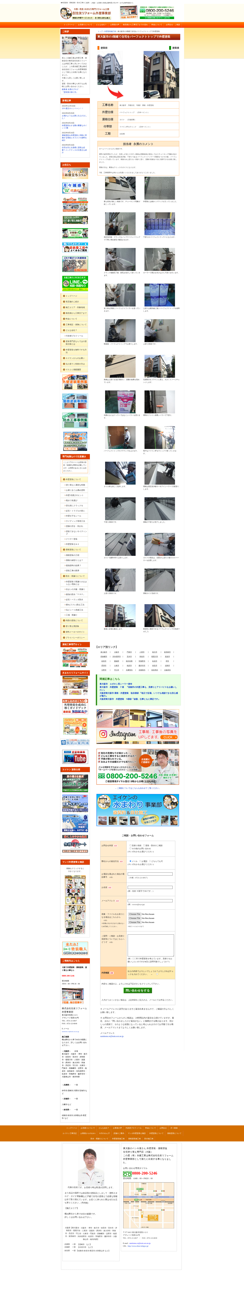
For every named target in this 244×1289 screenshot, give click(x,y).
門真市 (129, 652)
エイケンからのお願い (75, 358)
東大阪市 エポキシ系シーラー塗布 (116, 684)
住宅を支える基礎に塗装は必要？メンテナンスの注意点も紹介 (74, 149)
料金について (156, 25)
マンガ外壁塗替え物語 (137, 1133)
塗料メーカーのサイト (75, 632)
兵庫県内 (129, 670)
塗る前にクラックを (74, 506)
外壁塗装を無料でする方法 (76, 351)
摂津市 (103, 666)
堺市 (167, 661)
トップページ (69, 25)
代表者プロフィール (74, 336)
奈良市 (154, 666)
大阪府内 (167, 670)
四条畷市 (104, 656)
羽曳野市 (142, 661)
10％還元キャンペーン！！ (72, 108)
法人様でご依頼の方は (75, 364)
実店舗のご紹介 (72, 302)
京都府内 (142, 670)
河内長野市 (116, 656)
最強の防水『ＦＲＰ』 (75, 594)
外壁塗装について (73, 479)
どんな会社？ (101, 25)
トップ (100, 31)
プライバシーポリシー (75, 638)
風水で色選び (71, 500)
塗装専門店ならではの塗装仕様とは (76, 342)
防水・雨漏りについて (75, 576)
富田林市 (167, 652)
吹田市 (103, 661)
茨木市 (129, 656)
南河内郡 (129, 661)
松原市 (154, 661)
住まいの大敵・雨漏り (75, 589)
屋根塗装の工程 (72, 555)
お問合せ (163, 1128)
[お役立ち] (75, 173)
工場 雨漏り (71, 615)
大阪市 (116, 652)
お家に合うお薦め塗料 (75, 490)
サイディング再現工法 (75, 521)
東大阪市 (104, 652)
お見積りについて (85, 25)
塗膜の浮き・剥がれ (74, 526)
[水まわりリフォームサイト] (75, 685)
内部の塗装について (74, 620)
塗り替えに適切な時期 (75, 485)
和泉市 (142, 656)
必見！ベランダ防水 (74, 600)
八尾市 (142, 652)
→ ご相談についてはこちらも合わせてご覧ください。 (138, 788)
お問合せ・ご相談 (173, 25)
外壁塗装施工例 (110, 31)
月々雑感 (174, 1128)
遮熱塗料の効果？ (73, 565)
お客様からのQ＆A (87, 1133)
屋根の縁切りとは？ (74, 560)
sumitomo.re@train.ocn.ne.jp (112, 1036)
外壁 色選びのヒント (75, 495)
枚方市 (154, 652)
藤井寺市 (142, 666)
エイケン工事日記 (69, 1133)
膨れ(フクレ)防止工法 (75, 605)
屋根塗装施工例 (134, 1139)
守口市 (116, 670)
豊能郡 (116, 661)
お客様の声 (114, 25)
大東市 (116, 666)
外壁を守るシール (73, 516)
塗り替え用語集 (72, 626)
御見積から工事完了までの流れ (135, 25)
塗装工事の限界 (72, 571)
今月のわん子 (104, 1133)
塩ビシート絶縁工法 (74, 610)
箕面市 (167, 656)
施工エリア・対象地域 (75, 307)
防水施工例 (148, 1139)
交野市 (103, 670)
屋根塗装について (73, 550)
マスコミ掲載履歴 (73, 370)
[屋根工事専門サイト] (75, 657)
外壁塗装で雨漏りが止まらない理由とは (76, 583)
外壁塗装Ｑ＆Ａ (72, 544)
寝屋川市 (154, 656)
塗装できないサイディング (76, 532)
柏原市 (129, 666)
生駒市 (167, 666)
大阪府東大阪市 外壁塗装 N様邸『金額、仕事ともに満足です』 (130, 699)
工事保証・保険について (76, 325)
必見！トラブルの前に (75, 511)
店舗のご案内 (118, 1133)
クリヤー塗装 (71, 539)
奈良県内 (154, 670)
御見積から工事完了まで (76, 313)
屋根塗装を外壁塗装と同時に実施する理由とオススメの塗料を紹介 (74, 137)
